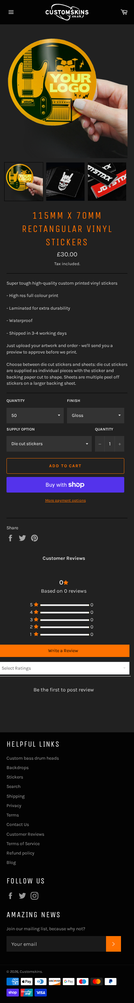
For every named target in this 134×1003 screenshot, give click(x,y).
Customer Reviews (25, 834)
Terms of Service (23, 843)
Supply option (21, 429)
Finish (73, 400)
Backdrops (18, 767)
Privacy (14, 805)
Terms (13, 815)
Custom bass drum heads (33, 758)
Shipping (16, 796)
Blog (11, 862)
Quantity (16, 400)
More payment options (65, 500)
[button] (23, 181)
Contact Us (18, 824)
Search (13, 786)
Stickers (15, 777)
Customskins (31, 972)
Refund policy (20, 853)
